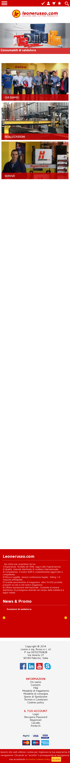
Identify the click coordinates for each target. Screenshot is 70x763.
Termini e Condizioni (36, 699)
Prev (5, 619)
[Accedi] (49, 3)
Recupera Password (35, 716)
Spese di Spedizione (35, 696)
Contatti (36, 684)
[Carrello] (54, 3)
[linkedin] (31, 668)
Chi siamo (35, 681)
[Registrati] (43, 3)
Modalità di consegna (35, 693)
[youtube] (39, 668)
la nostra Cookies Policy (38, 759)
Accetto (56, 759)
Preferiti (36, 725)
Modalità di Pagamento (35, 690)
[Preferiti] (60, 3)
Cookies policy (35, 702)
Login (36, 714)
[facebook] (22, 668)
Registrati (36, 719)
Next (67, 619)
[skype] (47, 668)
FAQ (35, 687)
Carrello (35, 722)
